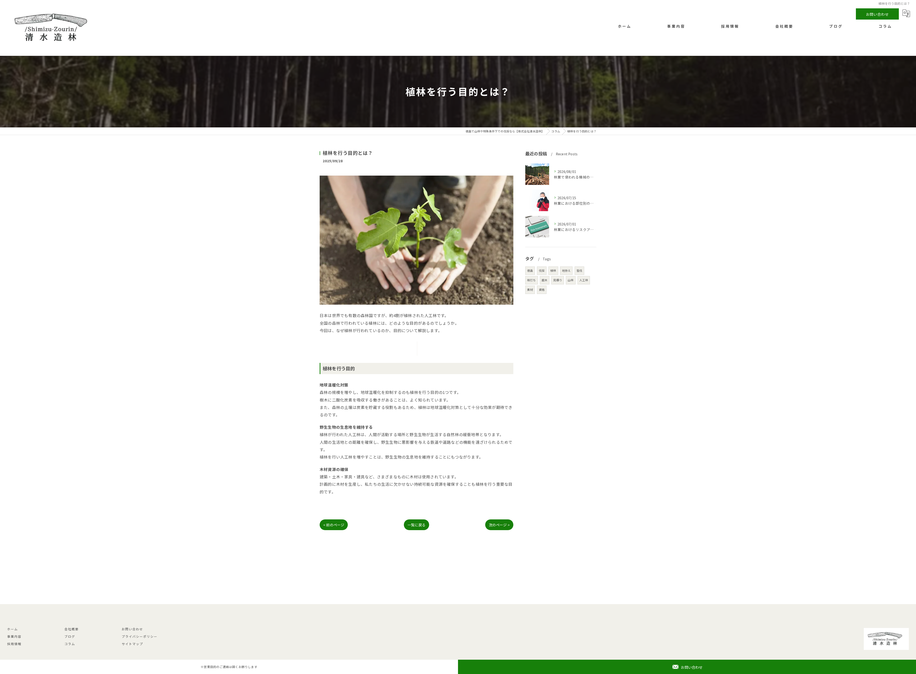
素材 (530, 289)
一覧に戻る (416, 524)
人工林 (583, 280)
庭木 (544, 280)
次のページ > (499, 524)
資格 (542, 289)
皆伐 (579, 270)
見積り (557, 280)
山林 (570, 280)
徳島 (530, 270)
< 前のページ (333, 524)
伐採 (542, 270)
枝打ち (531, 280)
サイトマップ (132, 644)
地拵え (566, 270)
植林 (553, 270)
